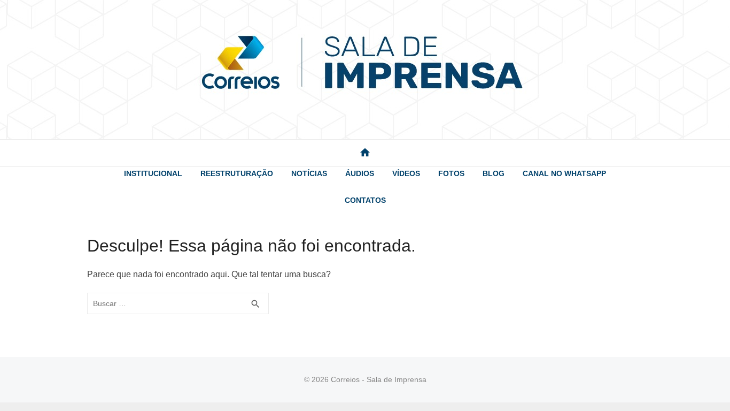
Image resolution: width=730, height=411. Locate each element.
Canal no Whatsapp (564, 173)
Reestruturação (236, 173)
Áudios (359, 173)
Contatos (365, 200)
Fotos (451, 173)
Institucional (153, 173)
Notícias (309, 173)
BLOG (493, 173)
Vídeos (406, 173)
